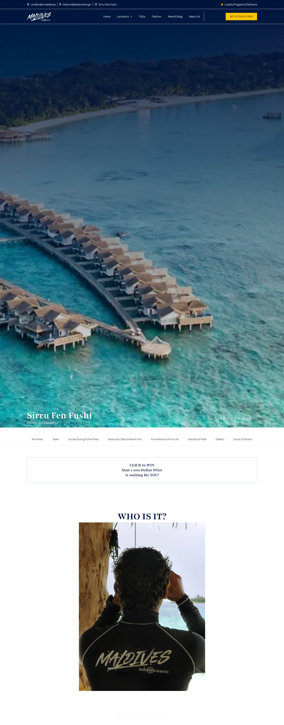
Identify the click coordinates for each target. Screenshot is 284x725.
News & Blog (175, 16)
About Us (194, 16)
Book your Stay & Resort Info (125, 439)
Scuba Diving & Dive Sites (83, 439)
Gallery (220, 439)
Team (55, 439)
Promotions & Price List (165, 439)
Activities (37, 439)
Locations (123, 16)
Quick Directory (243, 439)
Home (106, 16)
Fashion (156, 16)
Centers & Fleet (197, 439)
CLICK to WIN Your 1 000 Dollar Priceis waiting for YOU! (142, 470)
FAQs (142, 16)
